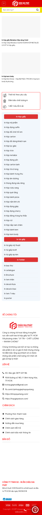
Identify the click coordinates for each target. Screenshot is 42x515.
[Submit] (37, 10)
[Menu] (4, 3)
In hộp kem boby (8, 76)
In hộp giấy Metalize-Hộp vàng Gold (15, 40)
